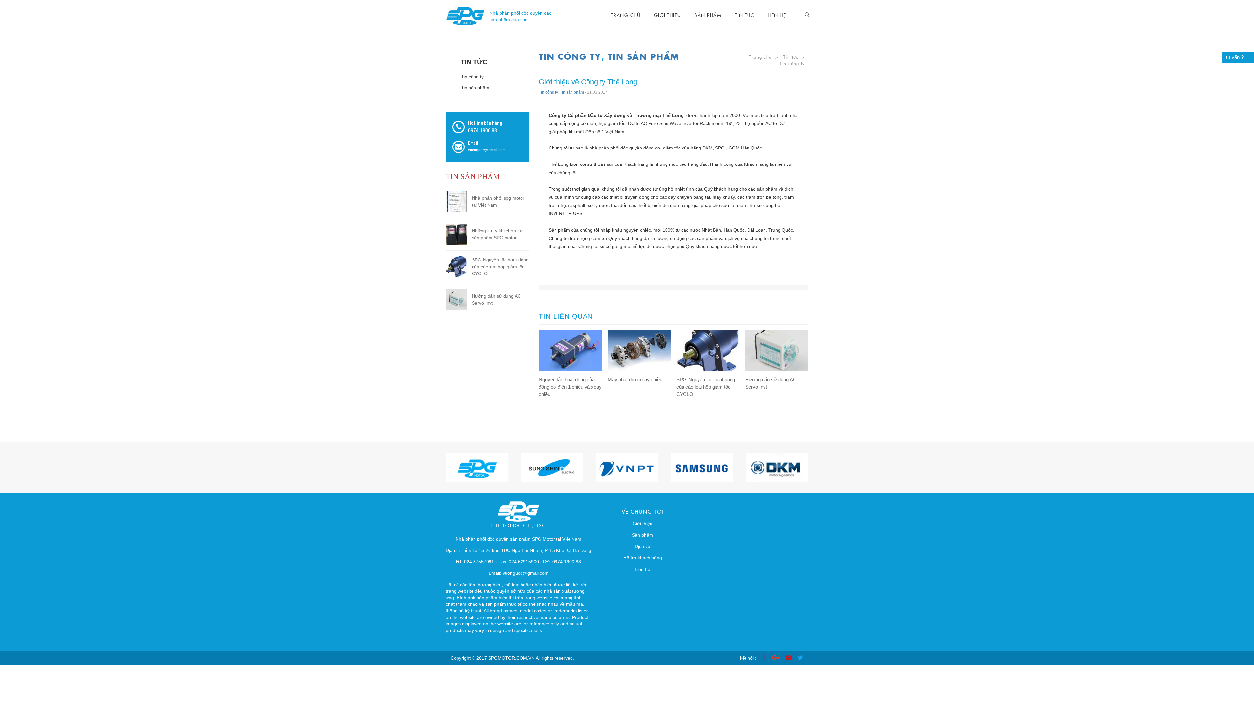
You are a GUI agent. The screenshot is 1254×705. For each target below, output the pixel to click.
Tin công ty (570, 56)
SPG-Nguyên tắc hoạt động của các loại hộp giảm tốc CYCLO (500, 266)
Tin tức (744, 15)
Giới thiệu (667, 15)
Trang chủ (626, 15)
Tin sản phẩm (643, 56)
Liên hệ (777, 15)
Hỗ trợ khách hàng (642, 557)
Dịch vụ (642, 546)
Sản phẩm (707, 15)
